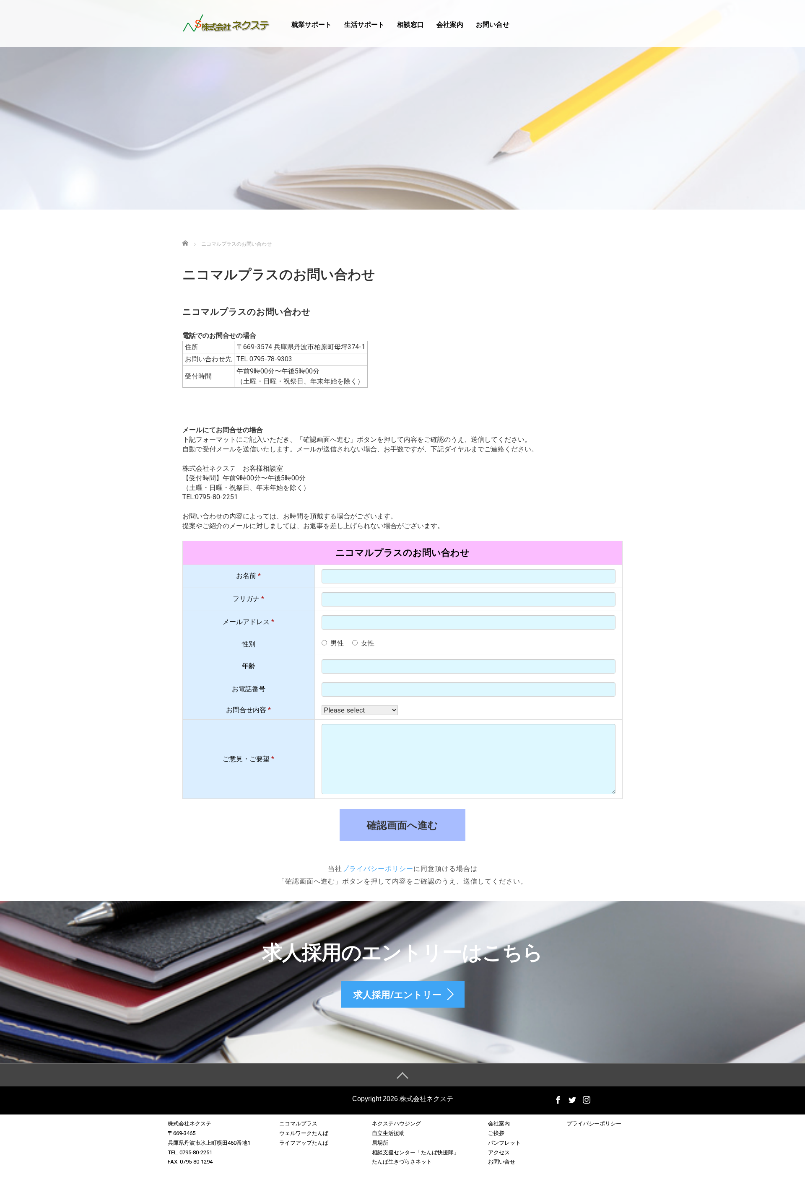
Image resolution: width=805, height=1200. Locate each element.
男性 (337, 643)
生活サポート (364, 24)
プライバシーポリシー (377, 869)
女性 (367, 643)
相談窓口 (410, 24)
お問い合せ (492, 24)
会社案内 (449, 24)
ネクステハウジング (396, 1123)
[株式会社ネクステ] (226, 22)
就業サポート (311, 24)
